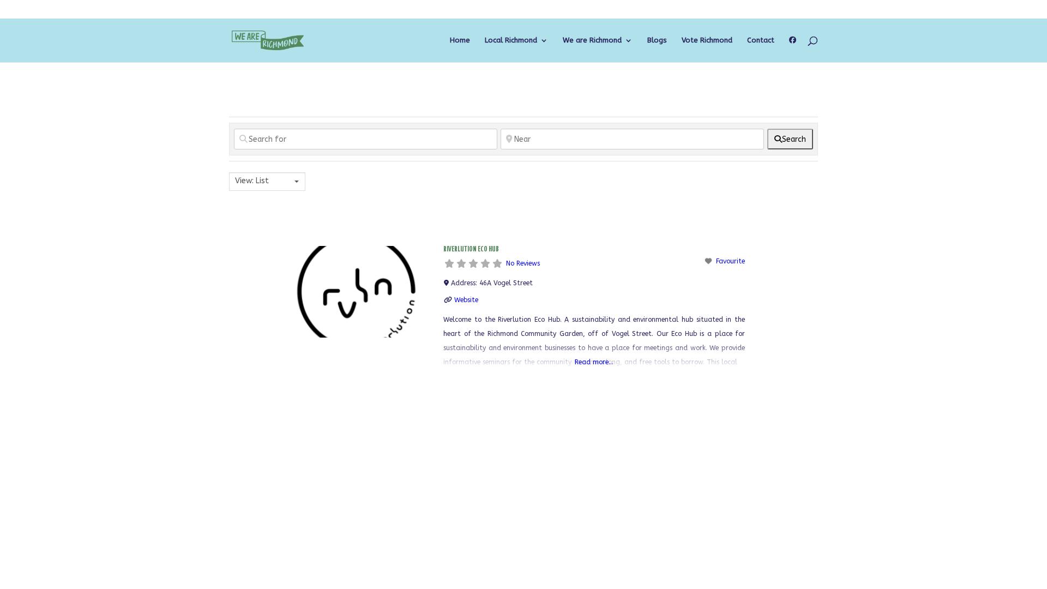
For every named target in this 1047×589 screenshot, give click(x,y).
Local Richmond (511, 40)
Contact (760, 40)
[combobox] (267, 181)
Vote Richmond (707, 40)
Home (460, 40)
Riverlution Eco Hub (471, 249)
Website (466, 300)
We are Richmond (592, 40)
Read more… (594, 362)
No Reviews (523, 263)
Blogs (657, 40)
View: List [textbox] (252, 180)
